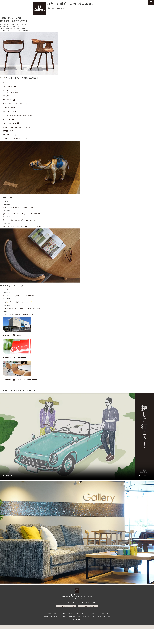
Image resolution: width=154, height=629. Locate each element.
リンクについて (97, 616)
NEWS (56, 614)
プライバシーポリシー (84, 616)
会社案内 (46, 616)
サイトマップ (107, 616)
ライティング (85, 614)
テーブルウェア (104, 614)
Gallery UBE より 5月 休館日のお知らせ (22, 220)
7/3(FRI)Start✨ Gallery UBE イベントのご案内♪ (25, 214)
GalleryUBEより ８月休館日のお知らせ (21, 207)
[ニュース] (6, 207)
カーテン (77, 614)
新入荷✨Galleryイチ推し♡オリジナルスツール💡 (18, 302)
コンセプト (64, 614)
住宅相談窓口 (55, 616)
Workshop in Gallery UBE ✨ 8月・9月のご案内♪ (19, 296)
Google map (89, 606)
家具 (70, 614)
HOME (49, 614)
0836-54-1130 (68, 602)
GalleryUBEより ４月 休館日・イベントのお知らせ (25, 226)
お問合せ (67, 606)
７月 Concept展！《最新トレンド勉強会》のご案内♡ (19, 314)
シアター (94, 614)
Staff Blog (77, 619)
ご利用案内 (64, 616)
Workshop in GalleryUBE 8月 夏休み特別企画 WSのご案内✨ (22, 308)
